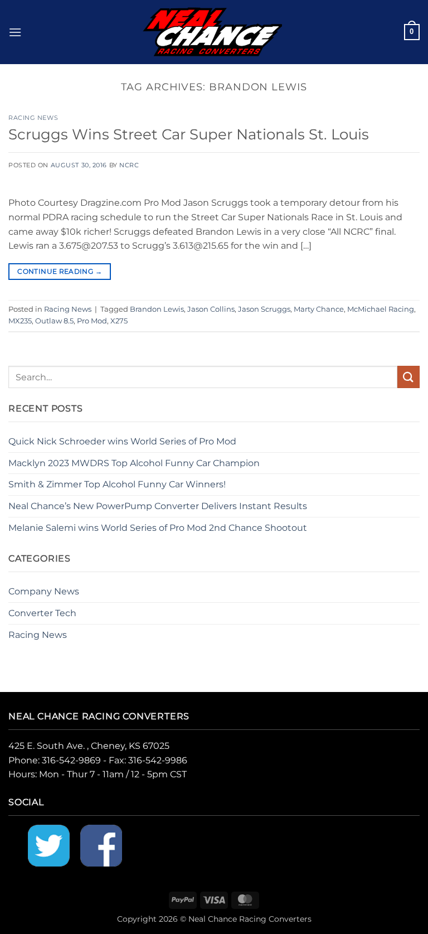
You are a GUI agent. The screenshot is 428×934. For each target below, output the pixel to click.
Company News (43, 591)
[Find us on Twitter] (49, 845)
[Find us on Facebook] (101, 845)
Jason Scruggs (264, 309)
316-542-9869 (71, 760)
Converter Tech (42, 613)
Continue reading (59, 271)
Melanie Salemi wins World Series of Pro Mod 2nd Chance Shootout (157, 527)
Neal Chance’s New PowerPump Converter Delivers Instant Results (157, 506)
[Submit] (408, 377)
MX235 (20, 321)
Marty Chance (319, 309)
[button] (15, 32)
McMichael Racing (380, 309)
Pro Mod (92, 321)
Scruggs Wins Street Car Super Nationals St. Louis (188, 134)
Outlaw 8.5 (54, 321)
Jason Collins (211, 309)
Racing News (33, 118)
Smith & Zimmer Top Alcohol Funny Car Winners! (117, 484)
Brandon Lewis (157, 309)
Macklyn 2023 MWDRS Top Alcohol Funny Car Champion (134, 463)
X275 (119, 321)
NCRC (129, 165)
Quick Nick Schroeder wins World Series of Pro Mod (122, 441)
